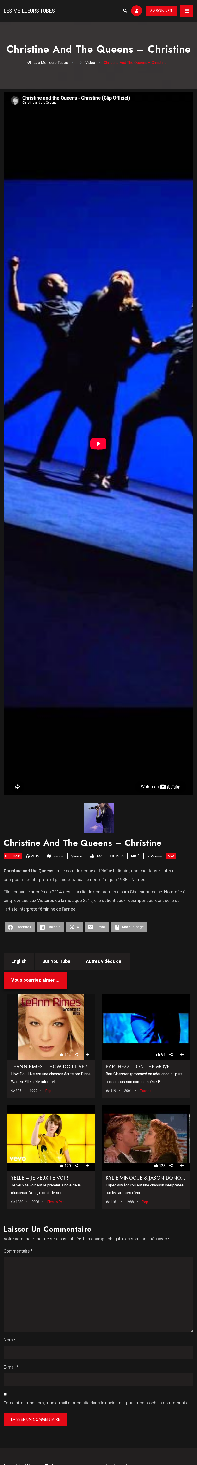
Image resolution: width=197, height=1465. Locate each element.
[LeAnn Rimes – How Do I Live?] (51, 1027)
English (19, 961)
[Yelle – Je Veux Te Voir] (51, 1138)
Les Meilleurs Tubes (29, 11)
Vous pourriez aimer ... (35, 980)
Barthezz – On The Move (138, 1066)
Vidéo (90, 62)
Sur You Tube (56, 961)
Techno (145, 1091)
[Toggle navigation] (186, 11)
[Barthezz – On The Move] (146, 1027)
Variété (76, 856)
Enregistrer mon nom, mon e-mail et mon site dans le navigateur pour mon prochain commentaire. (97, 1402)
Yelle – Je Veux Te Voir (39, 1177)
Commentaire (18, 1251)
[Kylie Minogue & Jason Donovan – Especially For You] (146, 1138)
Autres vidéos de (104, 961)
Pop (48, 1091)
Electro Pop (56, 1202)
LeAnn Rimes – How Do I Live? (49, 1066)
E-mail (11, 1367)
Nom (10, 1339)
